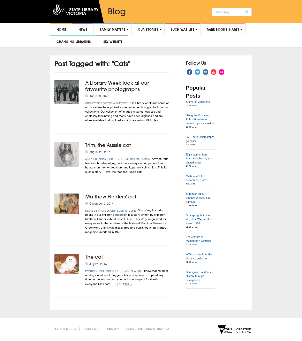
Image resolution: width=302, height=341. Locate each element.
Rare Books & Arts (223, 29)
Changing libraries (73, 41)
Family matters (112, 29)
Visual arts (133, 271)
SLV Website (112, 41)
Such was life (182, 29)
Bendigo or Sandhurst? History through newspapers (199, 276)
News (82, 29)
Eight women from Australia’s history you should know (199, 158)
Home (61, 29)
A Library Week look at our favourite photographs (117, 85)
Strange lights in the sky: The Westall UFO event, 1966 (199, 219)
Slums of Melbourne (198, 101)
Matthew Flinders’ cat (110, 196)
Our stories (148, 29)
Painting (91, 271)
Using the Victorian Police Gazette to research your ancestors (200, 119)
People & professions (100, 210)
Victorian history (115, 103)
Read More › (123, 284)
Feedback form (65, 329)
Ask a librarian (95, 159)
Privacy (113, 329)
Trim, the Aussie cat (108, 145)
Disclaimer (92, 329)
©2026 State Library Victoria (147, 329)
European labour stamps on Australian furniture (198, 197)
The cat (94, 256)
